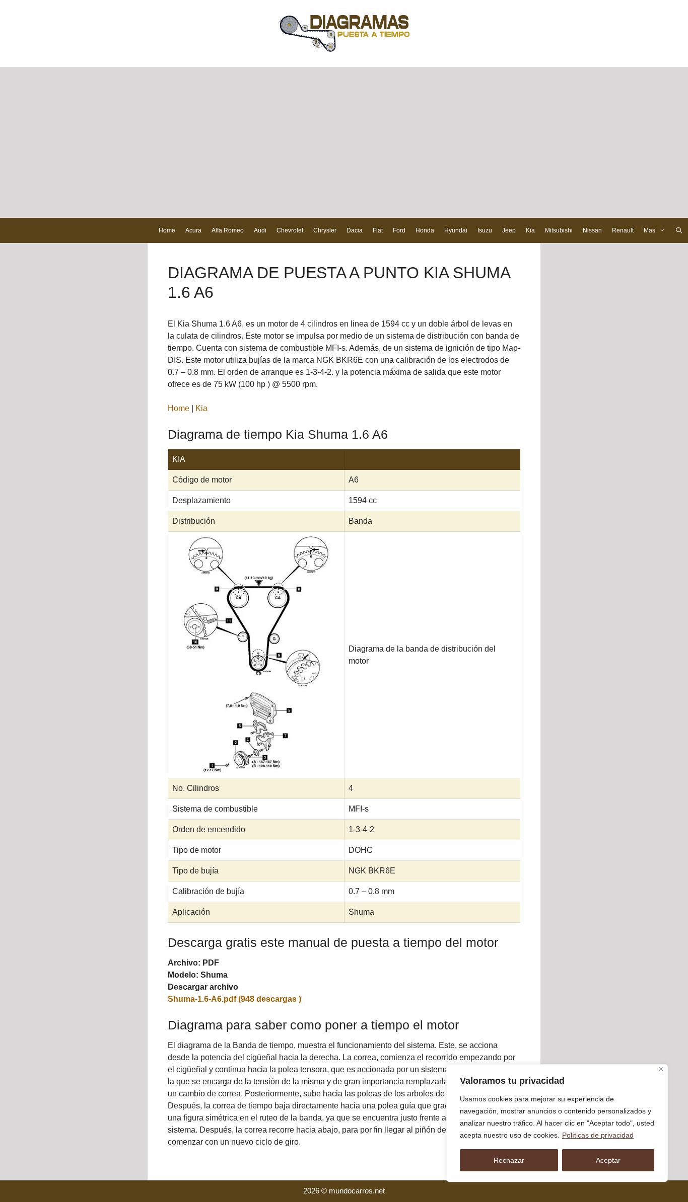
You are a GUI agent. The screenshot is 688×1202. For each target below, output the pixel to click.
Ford (399, 230)
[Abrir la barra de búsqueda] (679, 230)
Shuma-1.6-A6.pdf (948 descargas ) (234, 999)
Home (167, 230)
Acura (193, 230)
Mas (649, 230)
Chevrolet (290, 230)
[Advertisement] (344, 142)
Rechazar (509, 1160)
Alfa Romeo (228, 230)
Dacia (355, 230)
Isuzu (484, 230)
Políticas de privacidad (598, 1135)
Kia (530, 230)
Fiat (378, 230)
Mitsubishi (559, 230)
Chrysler (324, 230)
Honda (425, 230)
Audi (260, 230)
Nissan (592, 230)
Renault (623, 230)
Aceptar (608, 1160)
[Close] (661, 1069)
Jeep (509, 230)
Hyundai (455, 230)
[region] (557, 1123)
